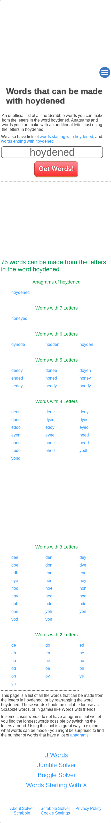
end (48, 573)
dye (83, 565)
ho (13, 660)
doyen (85, 370)
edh (14, 573)
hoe (48, 588)
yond (15, 458)
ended (17, 378)
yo (13, 684)
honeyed (19, 318)
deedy (17, 370)
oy (47, 676)
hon (83, 588)
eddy (49, 427)
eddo (16, 427)
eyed (84, 427)
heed (84, 435)
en (47, 653)
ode (83, 604)
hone (50, 443)
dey (83, 557)
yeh (48, 611)
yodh (84, 450)
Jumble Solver (56, 764)
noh (14, 604)
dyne (84, 419)
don (48, 565)
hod (14, 588)
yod (14, 619)
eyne (49, 435)
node (16, 450)
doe (14, 565)
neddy (17, 386)
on (13, 676)
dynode (18, 344)
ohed (50, 450)
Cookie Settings (55, 813)
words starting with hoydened (66, 136)
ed (82, 645)
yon (48, 619)
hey (83, 580)
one (14, 611)
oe (47, 668)
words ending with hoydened (27, 141)
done (16, 419)
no (82, 660)
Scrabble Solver (55, 808)
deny (84, 412)
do (47, 645)
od (13, 668)
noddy (85, 386)
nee (48, 596)
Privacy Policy (88, 808)
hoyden (86, 344)
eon (83, 573)
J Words (56, 754)
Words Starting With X (56, 785)
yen (83, 611)
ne (47, 660)
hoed (16, 443)
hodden (52, 344)
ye (82, 676)
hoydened (20, 292)
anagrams (79, 735)
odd (48, 604)
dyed (49, 419)
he (82, 653)
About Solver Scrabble (22, 810)
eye (14, 580)
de (13, 645)
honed (51, 378)
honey (85, 378)
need (84, 443)
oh (82, 668)
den (48, 557)
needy (51, 386)
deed (16, 412)
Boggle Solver (57, 774)
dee (14, 557)
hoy (14, 596)
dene (50, 412)
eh (13, 653)
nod (83, 596)
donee (51, 370)
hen (48, 580)
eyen (15, 435)
